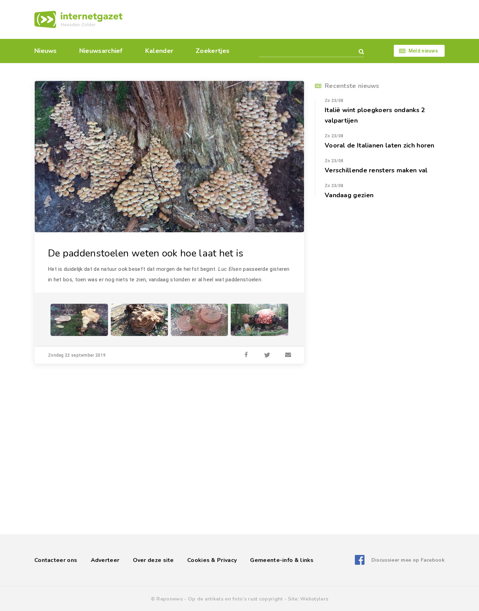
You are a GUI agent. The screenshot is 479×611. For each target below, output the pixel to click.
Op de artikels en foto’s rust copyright (235, 599)
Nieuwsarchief (101, 51)
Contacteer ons (55, 560)
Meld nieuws (423, 51)
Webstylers (314, 599)
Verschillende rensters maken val (376, 170)
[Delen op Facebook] (246, 355)
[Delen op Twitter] (267, 355)
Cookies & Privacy (212, 560)
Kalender (159, 51)
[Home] (78, 19)
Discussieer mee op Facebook (408, 560)
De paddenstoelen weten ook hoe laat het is (146, 253)
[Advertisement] (288, 19)
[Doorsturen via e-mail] (288, 355)
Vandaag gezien (349, 195)
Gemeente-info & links (281, 560)
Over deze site (153, 560)
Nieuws (45, 51)
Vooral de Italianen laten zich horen (379, 145)
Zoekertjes (212, 51)
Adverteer (105, 560)
